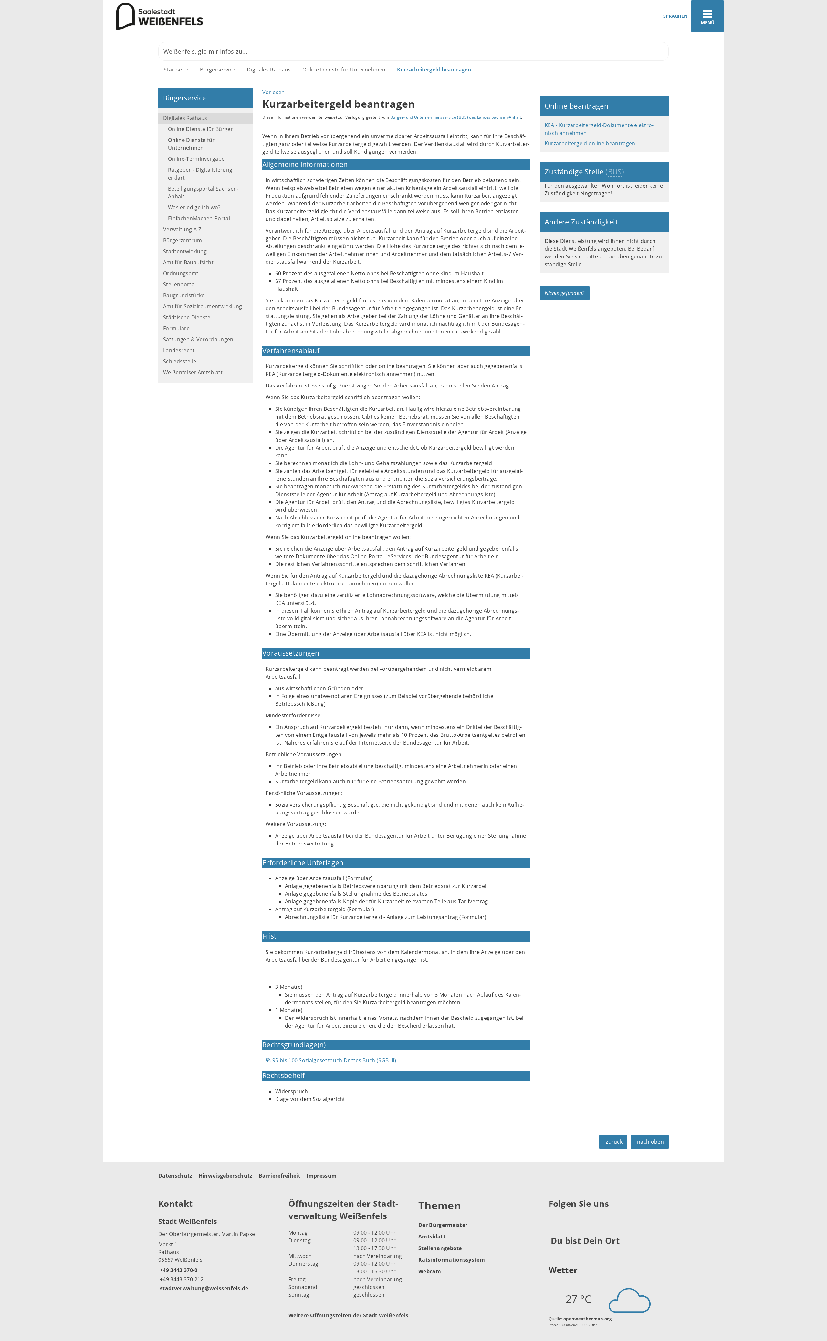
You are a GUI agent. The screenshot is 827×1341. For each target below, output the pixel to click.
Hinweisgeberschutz (226, 1175)
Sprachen (675, 16)
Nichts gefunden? (565, 293)
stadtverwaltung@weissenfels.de (203, 1288)
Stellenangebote (440, 1248)
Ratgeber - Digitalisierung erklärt (200, 173)
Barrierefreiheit (279, 1175)
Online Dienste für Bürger (200, 129)
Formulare (176, 328)
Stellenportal (179, 284)
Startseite (176, 69)
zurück (614, 1141)
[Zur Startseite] (256, 16)
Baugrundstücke (183, 295)
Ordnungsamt (181, 273)
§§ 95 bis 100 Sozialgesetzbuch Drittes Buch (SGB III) (331, 1060)
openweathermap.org (587, 1319)
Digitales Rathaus (269, 69)
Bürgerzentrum (182, 240)
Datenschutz (175, 1175)
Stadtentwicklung (185, 251)
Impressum (322, 1175)
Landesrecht (179, 350)
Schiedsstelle (179, 361)
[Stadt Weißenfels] (218, 1254)
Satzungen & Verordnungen (198, 339)
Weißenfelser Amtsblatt (193, 372)
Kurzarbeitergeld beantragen (434, 69)
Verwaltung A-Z (182, 229)
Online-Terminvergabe (196, 158)
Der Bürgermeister (442, 1224)
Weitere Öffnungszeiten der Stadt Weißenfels (348, 1315)
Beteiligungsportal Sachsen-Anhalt (203, 192)
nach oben (650, 1141)
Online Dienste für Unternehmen (344, 69)
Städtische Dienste (187, 317)
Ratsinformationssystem (451, 1259)
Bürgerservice (217, 69)
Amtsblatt (431, 1236)
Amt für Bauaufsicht (188, 262)
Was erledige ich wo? (194, 207)
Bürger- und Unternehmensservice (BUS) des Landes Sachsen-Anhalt (455, 117)
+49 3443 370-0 (177, 1270)
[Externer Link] (554, 1219)
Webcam (429, 1271)
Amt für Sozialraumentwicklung (202, 306)
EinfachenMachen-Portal (199, 218)
